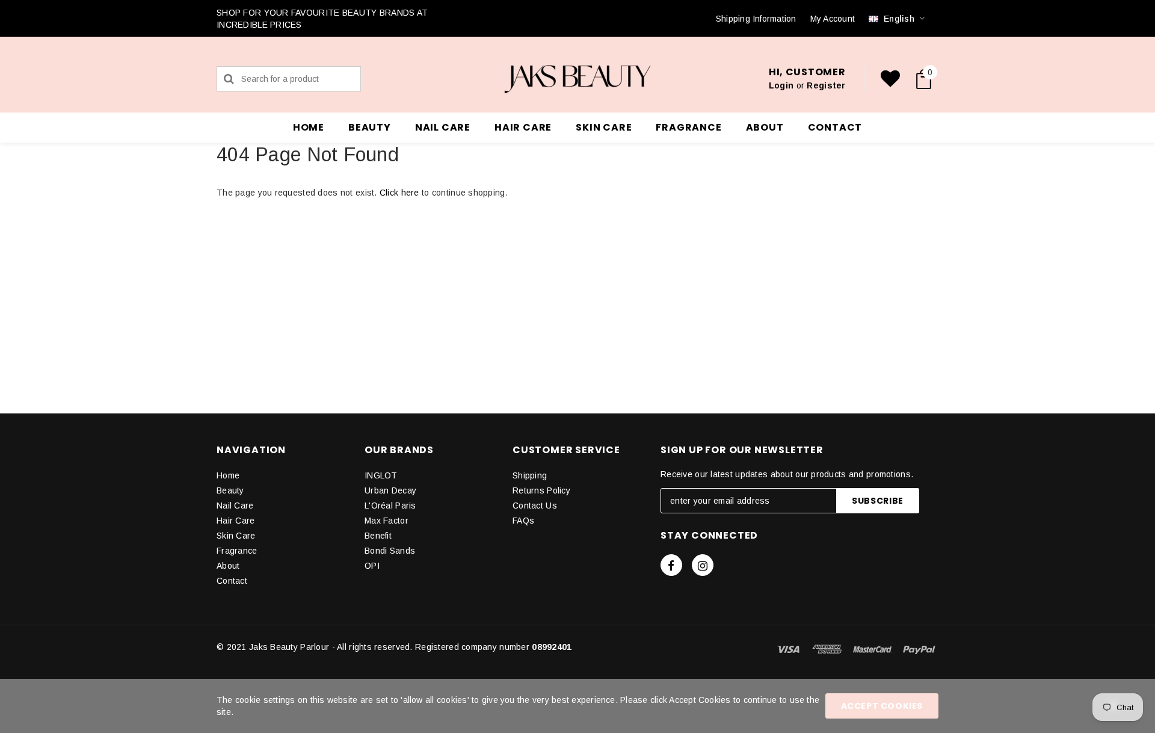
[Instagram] (702, 565)
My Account (832, 18)
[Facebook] (671, 565)
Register (826, 85)
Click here (401, 192)
